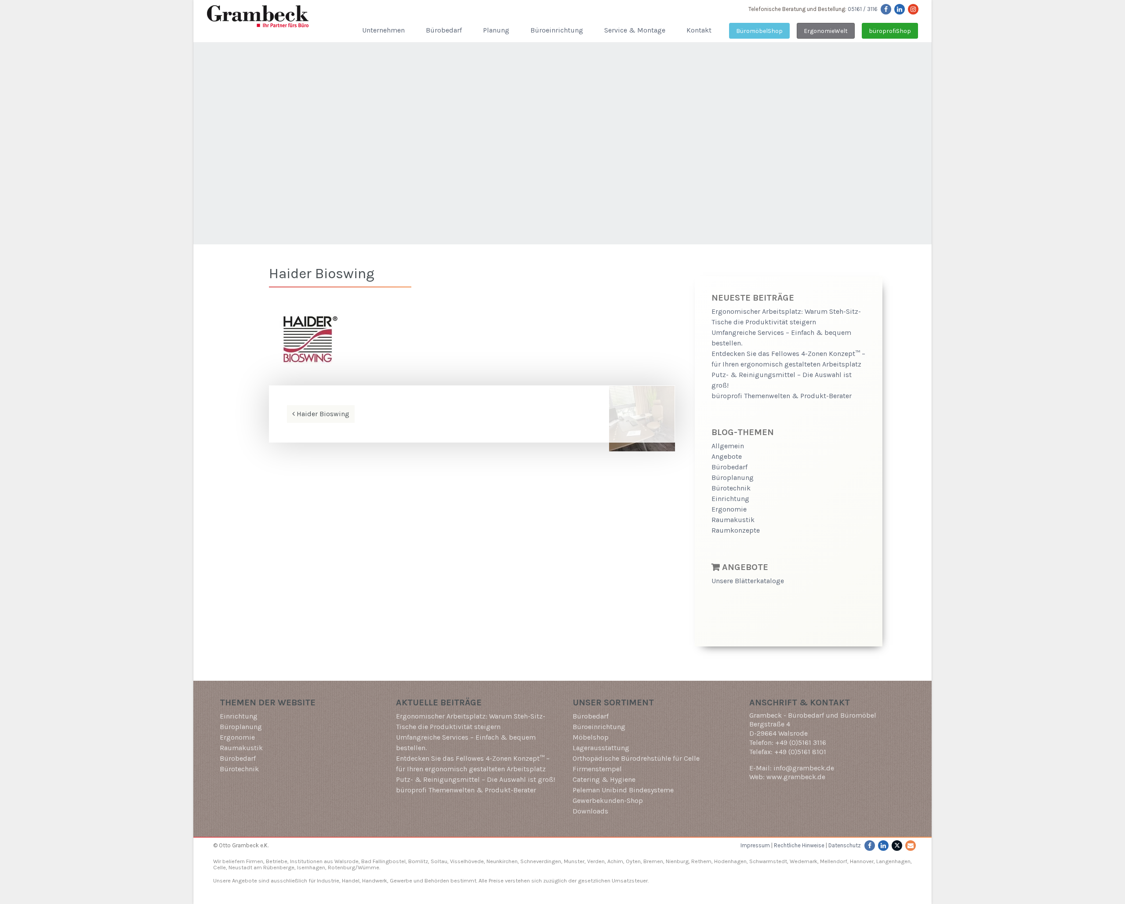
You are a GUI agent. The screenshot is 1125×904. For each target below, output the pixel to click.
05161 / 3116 (863, 9)
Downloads (590, 811)
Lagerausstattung (601, 748)
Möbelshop (591, 737)
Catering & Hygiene (604, 779)
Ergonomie (729, 509)
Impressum (755, 845)
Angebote (726, 456)
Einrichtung (730, 498)
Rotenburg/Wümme (353, 867)
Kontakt (698, 30)
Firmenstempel (597, 769)
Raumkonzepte (735, 530)
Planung (496, 30)
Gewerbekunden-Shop (608, 800)
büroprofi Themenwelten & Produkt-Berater (781, 396)
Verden (595, 861)
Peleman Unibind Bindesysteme (623, 790)
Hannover (862, 861)
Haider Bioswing (322, 414)
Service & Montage (634, 30)
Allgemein (727, 446)
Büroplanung (732, 477)
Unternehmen (383, 30)
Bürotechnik (731, 488)
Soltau (439, 861)
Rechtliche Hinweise (799, 845)
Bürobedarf (444, 30)
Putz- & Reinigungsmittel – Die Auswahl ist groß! (475, 779)
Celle (219, 867)
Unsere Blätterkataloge (747, 581)
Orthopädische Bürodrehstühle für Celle (636, 758)
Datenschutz (844, 845)
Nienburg (677, 861)
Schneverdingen (540, 861)
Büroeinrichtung (556, 30)
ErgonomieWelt (826, 31)
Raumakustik (733, 520)
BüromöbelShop (759, 31)
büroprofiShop (890, 31)
